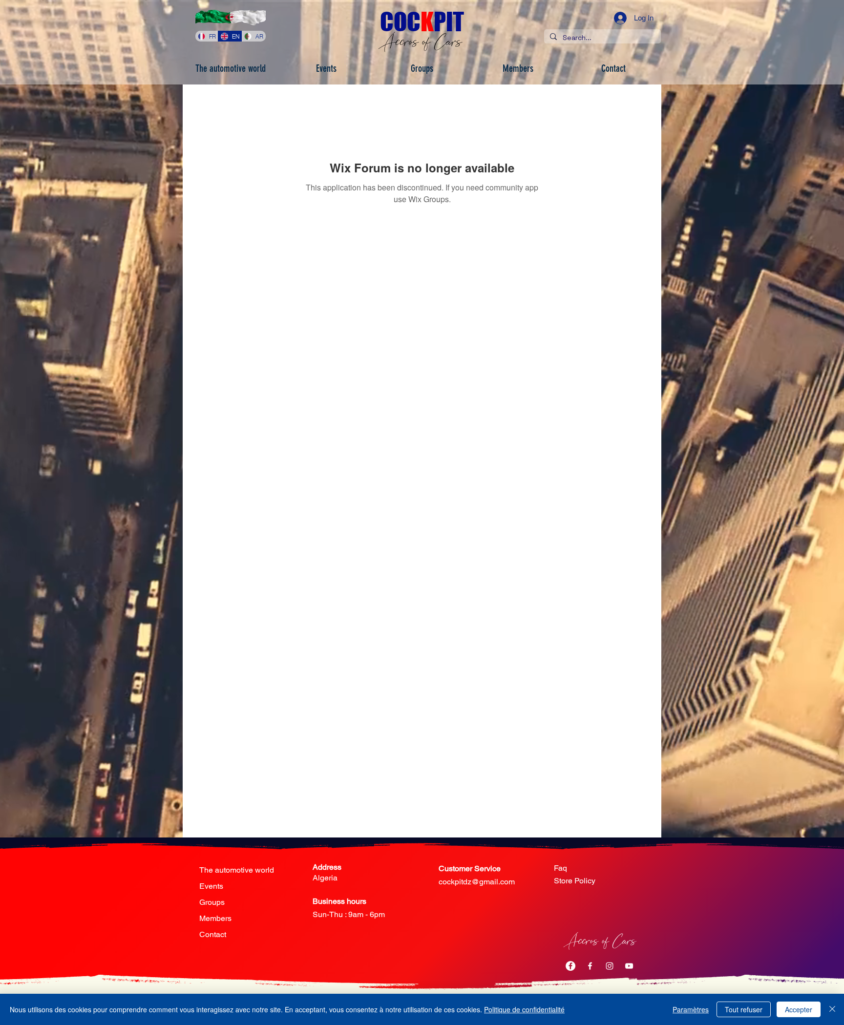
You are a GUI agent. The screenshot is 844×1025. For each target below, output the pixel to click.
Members (215, 918)
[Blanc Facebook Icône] (590, 966)
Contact (212, 934)
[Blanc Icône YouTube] (629, 966)
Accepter (798, 1009)
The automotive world (236, 870)
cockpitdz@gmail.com (477, 881)
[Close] (832, 1009)
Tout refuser (743, 1009)
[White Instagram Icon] (609, 966)
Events (211, 886)
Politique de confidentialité (524, 1009)
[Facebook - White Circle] (570, 966)
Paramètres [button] (691, 1009)
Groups (212, 902)
